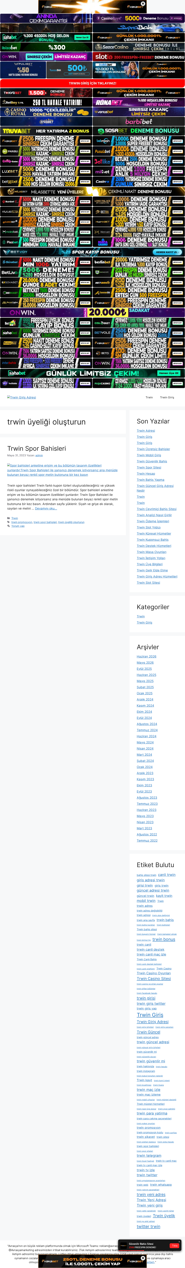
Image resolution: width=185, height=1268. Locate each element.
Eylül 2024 (144, 718)
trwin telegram (149, 1155)
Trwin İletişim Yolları (151, 558)
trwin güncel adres (148, 1037)
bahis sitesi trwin (146, 874)
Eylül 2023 (144, 791)
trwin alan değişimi (161, 915)
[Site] (46, 141)
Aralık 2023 (145, 773)
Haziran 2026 (146, 656)
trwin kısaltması (144, 1085)
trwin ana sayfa (146, 920)
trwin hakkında (145, 1066)
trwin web (142, 1184)
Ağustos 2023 (147, 797)
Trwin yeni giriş (150, 1205)
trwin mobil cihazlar (146, 1100)
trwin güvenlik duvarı (146, 1057)
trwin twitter (147, 1175)
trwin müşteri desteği (166, 1100)
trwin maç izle (148, 1090)
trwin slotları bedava (146, 1142)
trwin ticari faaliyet (145, 1161)
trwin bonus (163, 939)
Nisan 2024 (145, 748)
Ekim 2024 (144, 712)
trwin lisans (158, 1085)
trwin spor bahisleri (45, 522)
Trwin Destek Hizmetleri (154, 546)
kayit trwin (164, 896)
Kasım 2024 (145, 705)
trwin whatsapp (161, 1184)
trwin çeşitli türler (166, 1211)
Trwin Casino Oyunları (154, 973)
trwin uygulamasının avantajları (151, 1180)
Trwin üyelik (164, 1215)
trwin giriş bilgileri (145, 1027)
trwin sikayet (146, 1137)
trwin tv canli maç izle (149, 1165)
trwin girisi (146, 998)
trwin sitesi (163, 1136)
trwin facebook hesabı (147, 993)
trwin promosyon (21, 522)
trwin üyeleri (144, 1216)
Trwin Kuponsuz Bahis (153, 539)
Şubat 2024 (145, 761)
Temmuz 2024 (147, 730)
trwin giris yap (147, 1008)
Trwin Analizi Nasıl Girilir (154, 515)
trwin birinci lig (144, 940)
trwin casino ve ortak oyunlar (150, 984)
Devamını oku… (46, 508)
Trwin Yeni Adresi (151, 1200)
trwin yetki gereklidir (146, 1211)
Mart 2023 (144, 828)
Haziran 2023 (146, 810)
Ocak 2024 (145, 767)
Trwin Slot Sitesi (148, 582)
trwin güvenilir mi (147, 1051)
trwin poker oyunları (146, 1123)
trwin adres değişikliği (149, 910)
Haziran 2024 (146, 736)
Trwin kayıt (144, 1080)
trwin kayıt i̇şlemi (162, 1080)
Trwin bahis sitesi (147, 929)
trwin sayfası (171, 1133)
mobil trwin (146, 901)
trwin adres (145, 906)
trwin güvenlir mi (151, 1061)
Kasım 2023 (145, 779)
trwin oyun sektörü (166, 1109)
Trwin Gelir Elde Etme (152, 570)
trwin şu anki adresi (146, 1221)
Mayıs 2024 (145, 742)
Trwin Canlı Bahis (147, 959)
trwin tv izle (146, 1170)
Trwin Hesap (146, 473)
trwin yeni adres (151, 1194)
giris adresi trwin (151, 880)
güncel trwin (145, 896)
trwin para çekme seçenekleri (154, 1118)
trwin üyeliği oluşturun (71, 522)
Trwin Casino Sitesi (154, 978)
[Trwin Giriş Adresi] (21, 397)
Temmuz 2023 (147, 804)
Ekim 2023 (144, 785)
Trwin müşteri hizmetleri (151, 1103)
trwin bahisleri (163, 925)
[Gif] (92, 191)
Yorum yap (18, 525)
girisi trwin (145, 885)
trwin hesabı (161, 1066)
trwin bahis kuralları (146, 925)
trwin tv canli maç (166, 1160)
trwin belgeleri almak (167, 934)
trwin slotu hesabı (166, 1142)
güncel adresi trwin (153, 890)
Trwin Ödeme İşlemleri (153, 521)
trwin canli (144, 944)
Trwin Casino (163, 968)
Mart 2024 (144, 754)
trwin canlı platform (146, 969)
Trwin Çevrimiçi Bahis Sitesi (157, 509)
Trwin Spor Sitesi (149, 467)
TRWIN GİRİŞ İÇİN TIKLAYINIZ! (92, 83)
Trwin (149, 397)
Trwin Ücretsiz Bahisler (153, 449)
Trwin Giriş (167, 397)
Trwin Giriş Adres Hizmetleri (157, 576)
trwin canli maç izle (151, 954)
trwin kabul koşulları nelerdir (150, 1076)
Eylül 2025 (144, 669)
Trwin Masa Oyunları (151, 552)
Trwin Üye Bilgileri (150, 564)
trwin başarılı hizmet (146, 934)
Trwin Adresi (146, 430)
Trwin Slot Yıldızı (149, 527)
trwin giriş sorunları (164, 1027)
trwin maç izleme (149, 1094)
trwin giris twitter (151, 1003)
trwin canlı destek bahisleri (149, 964)
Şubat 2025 (145, 687)
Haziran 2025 (146, 675)
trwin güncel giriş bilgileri (148, 1047)
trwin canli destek (150, 949)
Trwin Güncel (148, 1032)
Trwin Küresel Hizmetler (154, 533)
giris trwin (162, 885)
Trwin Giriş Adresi (153, 1021)
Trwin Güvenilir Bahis (152, 461)
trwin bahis (165, 920)
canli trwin (167, 875)
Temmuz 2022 (147, 840)
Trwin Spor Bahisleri (36, 448)
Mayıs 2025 (145, 681)
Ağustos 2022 (147, 834)
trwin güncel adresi (153, 1042)
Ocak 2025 (144, 693)
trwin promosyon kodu (150, 1132)
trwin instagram (146, 1071)
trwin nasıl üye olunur (146, 1109)
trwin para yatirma (152, 1113)
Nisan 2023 (145, 822)
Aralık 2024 (145, 699)
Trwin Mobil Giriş (149, 455)
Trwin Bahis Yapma (150, 480)
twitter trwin (148, 1226)
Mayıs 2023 (145, 816)
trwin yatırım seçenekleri (148, 1190)
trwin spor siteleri (145, 1151)
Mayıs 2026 (145, 662)
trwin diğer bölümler (146, 989)
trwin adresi (143, 915)
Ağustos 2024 (147, 724)
